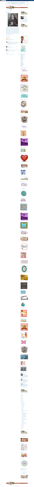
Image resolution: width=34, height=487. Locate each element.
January (22, 426)
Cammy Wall (22, 57)
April (22, 409)
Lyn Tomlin (22, 62)
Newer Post (7, 53)
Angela (25, 16)
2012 (21, 401)
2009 (21, 428)
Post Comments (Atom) (10, 54)
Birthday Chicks (23, 383)
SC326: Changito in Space (24, 423)
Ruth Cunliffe (22, 64)
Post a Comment (7, 52)
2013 (21, 400)
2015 (21, 398)
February (23, 425)
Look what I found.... (23, 422)
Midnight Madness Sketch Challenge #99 (24, 414)
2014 (21, 399)
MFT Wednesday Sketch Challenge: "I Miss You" (24, 419)
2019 (21, 395)
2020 (21, 394)
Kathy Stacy (22, 61)
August (22, 406)
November (23, 403)
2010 (21, 427)
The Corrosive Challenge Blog (23, 470)
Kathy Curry (22, 55)
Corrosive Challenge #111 (24, 415)
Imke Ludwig (22, 56)
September (23, 405)
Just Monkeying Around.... (17, 3)
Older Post (19, 53)
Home (6, 10)
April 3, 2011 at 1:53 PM (11, 44)
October (22, 404)
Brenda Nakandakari (22, 59)
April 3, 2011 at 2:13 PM (11, 47)
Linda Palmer (9, 41)
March (22, 424)
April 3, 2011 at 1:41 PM (11, 39)
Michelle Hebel (22, 63)
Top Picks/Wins (9, 10)
